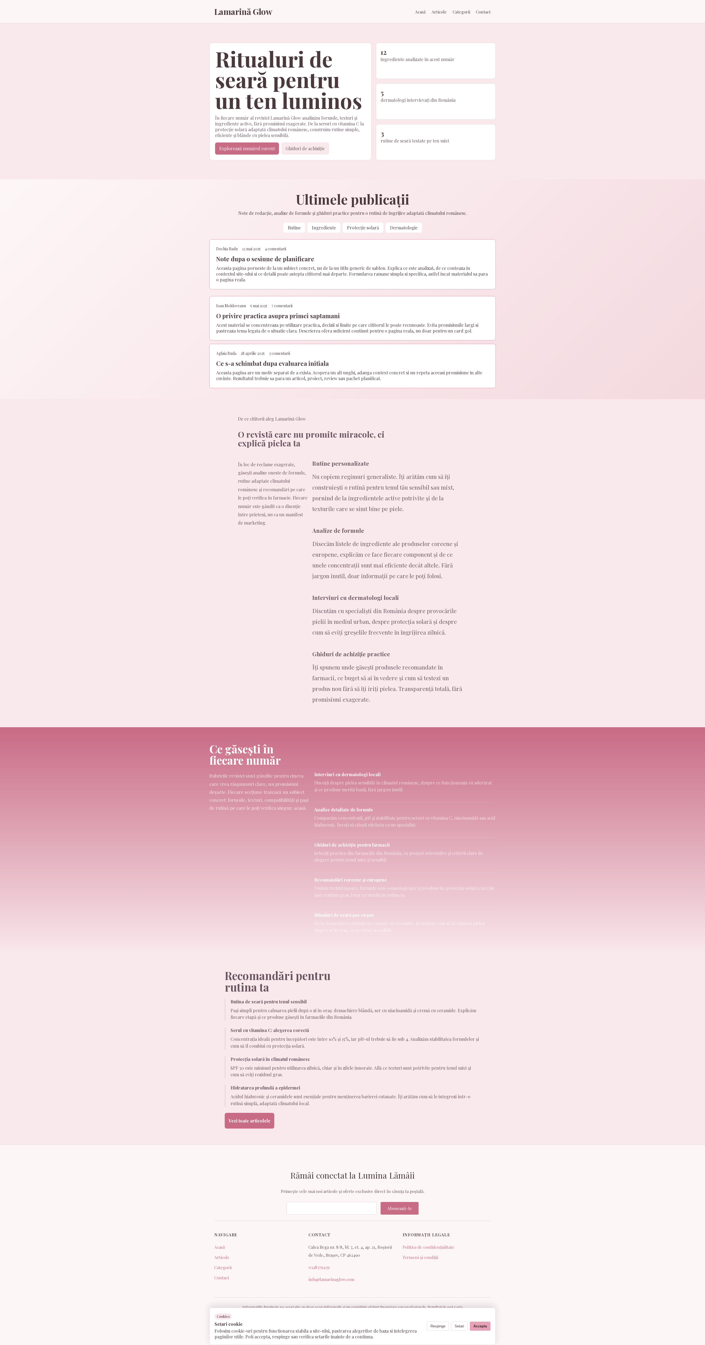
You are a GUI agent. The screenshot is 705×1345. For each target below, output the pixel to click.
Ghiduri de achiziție (305, 148)
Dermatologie (403, 227)
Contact (483, 12)
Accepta (480, 1326)
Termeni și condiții (420, 1257)
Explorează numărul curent (247, 148)
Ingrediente (324, 227)
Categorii (461, 12)
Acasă (420, 12)
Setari (459, 1326)
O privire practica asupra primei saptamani (278, 315)
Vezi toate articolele (249, 1121)
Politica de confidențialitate (428, 1247)
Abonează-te (399, 1208)
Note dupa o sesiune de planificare (265, 259)
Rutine (294, 227)
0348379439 (319, 1267)
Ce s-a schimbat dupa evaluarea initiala (272, 363)
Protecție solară (363, 227)
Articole (439, 12)
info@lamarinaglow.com (331, 1279)
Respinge (437, 1326)
